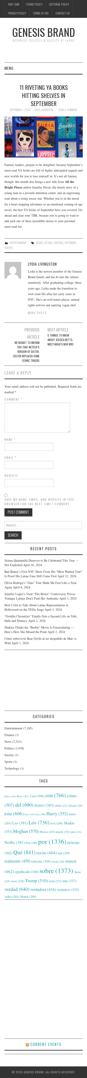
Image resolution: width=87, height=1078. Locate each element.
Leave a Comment (67, 110)
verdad (16, 889)
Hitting (48, 243)
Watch (28, 896)
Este (30, 814)
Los (39, 822)
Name (10, 439)
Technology (11, 768)
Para (31, 843)
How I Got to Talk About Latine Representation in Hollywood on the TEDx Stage (36, 607)
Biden (10, 796)
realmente (17, 861)
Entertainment (18, 243)
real (64, 853)
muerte (63, 832)
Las (20, 823)
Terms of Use (41, 13)
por (52, 841)
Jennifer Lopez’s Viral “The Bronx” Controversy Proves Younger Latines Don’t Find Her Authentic (39, 596)
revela (58, 861)
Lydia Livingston (44, 110)
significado (27, 871)
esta (14, 813)
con (55, 795)
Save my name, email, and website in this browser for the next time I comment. (39, 501)
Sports (8, 761)
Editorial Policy (59, 4)
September (70, 243)
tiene (17, 881)
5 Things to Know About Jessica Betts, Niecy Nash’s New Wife (61, 339)
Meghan (26, 831)
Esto (40, 814)
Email (10, 457)
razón (46, 852)
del (24, 804)
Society (9, 755)
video (11, 896)
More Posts (37, 313)
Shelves (8, 248)
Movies (47, 832)
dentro (44, 805)
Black (23, 796)
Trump (36, 880)
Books (39, 243)
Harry (57, 813)
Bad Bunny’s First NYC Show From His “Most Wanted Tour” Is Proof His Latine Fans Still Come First (43, 573)
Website (11, 475)
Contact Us (63, 13)
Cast (37, 796)
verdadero (68, 889)
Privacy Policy (17, 13)
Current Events (45, 1044)
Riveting (58, 243)
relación (41, 861)
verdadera (43, 889)
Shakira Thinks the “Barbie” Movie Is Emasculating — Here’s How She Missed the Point (39, 629)
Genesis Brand (43, 32)
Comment (13, 399)
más (76, 832)
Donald (76, 805)
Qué (24, 852)
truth (55, 881)
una (69, 880)
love (56, 823)
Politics (9, 748)
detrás (61, 805)
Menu (8, 68)
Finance (9, 735)
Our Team (13, 4)
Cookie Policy (34, 4)
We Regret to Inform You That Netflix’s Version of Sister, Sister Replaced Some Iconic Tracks (26, 352)
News (7, 741)
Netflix (14, 842)
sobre (56, 870)
